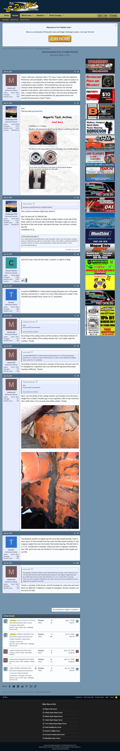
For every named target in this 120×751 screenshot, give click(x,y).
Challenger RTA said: (29, 322)
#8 (78, 376)
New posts (5, 20)
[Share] (74, 71)
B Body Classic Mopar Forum (53, 716)
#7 (78, 346)
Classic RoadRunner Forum (53, 727)
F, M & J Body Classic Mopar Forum (55, 724)
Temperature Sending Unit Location (21, 659)
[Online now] (11, 117)
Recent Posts (14, 20)
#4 (78, 254)
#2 (78, 103)
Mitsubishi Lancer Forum (52, 738)
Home (6, 16)
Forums (15, 16)
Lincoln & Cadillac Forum (52, 731)
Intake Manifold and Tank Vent (20, 650)
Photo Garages (55, 16)
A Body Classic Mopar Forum (54, 712)
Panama (16, 281)
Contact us (79, 697)
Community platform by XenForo (60, 745)
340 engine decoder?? (30, 236)
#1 (78, 72)
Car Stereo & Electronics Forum (55, 734)
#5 (78, 286)
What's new (26, 16)
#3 (78, 197)
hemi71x (11, 627)
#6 (78, 315)
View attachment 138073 (30, 331)
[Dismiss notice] (115, 25)
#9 (78, 533)
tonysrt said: (26, 352)
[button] (33, 15)
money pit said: (27, 204)
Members (40, 16)
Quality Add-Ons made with (46, 747)
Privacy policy (99, 697)
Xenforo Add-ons (60, 749)
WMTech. (68, 747)
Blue (5, 697)
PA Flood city (15, 130)
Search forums (24, 20)
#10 (77, 563)
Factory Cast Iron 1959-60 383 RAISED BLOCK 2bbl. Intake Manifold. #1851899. (22, 623)
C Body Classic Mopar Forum (53, 720)
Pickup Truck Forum (51, 709)
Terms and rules (89, 697)
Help (107, 697)
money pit (55, 55)
